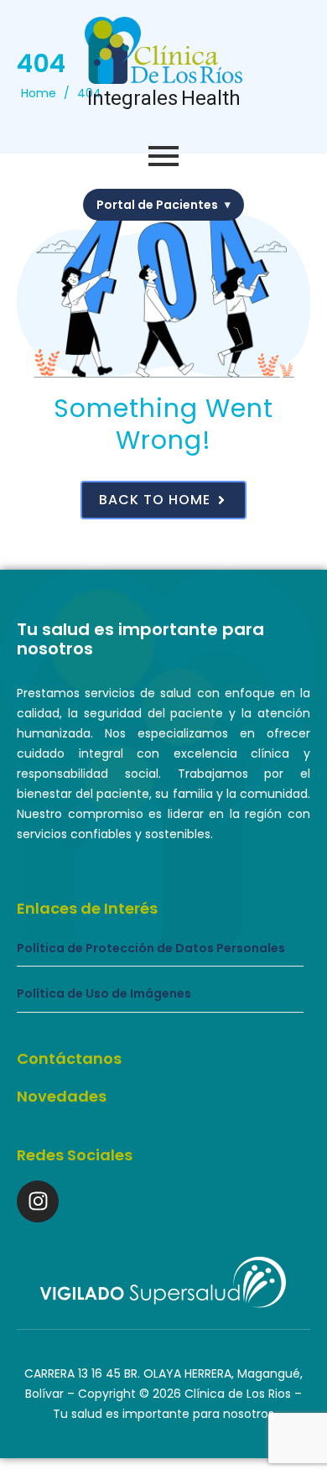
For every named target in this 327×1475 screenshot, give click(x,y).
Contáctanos (69, 1058)
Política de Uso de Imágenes (104, 994)
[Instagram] (38, 1201)
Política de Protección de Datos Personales (151, 948)
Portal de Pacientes (163, 204)
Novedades (61, 1096)
